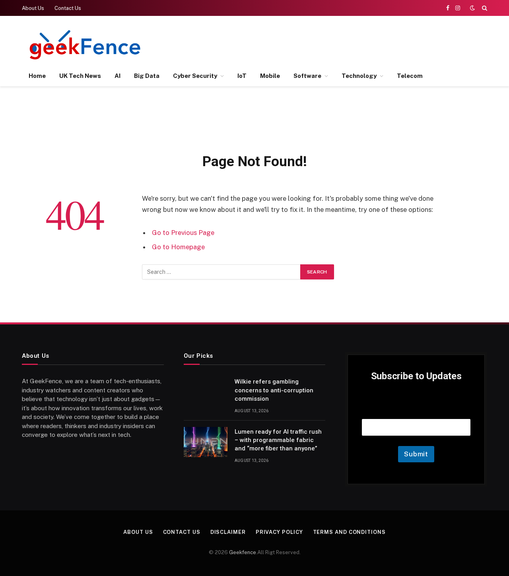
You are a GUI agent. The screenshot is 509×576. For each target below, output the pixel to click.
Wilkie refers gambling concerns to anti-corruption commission (274, 390)
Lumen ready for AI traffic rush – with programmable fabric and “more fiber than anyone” (278, 440)
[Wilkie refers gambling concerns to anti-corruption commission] (205, 392)
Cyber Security (195, 75)
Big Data (146, 75)
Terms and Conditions (349, 532)
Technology (359, 75)
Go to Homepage (178, 247)
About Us (33, 8)
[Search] (483, 8)
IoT (242, 75)
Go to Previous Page (183, 233)
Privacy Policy (279, 532)
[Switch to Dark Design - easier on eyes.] (472, 8)
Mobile (270, 75)
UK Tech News (80, 75)
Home (37, 75)
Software (307, 75)
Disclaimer (228, 532)
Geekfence (242, 552)
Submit (416, 454)
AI (117, 75)
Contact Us (67, 8)
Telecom (410, 75)
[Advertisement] (342, 44)
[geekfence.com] (85, 45)
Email (416, 409)
